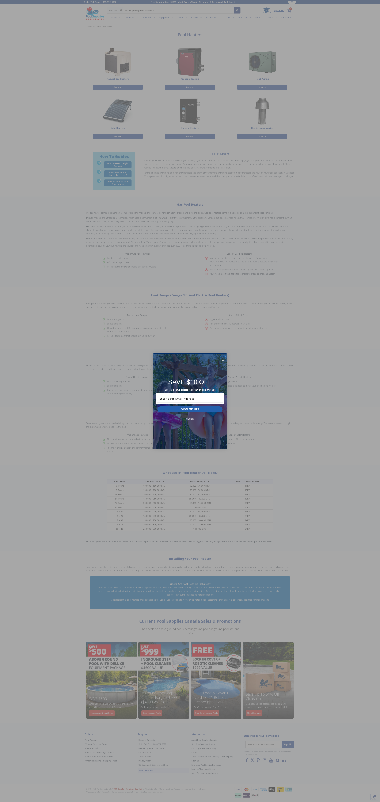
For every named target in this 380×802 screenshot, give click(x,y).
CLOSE (190, 419)
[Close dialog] (223, 357)
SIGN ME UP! (190, 409)
